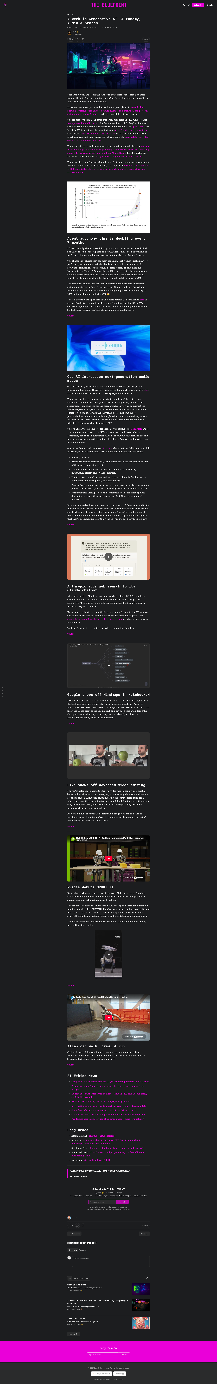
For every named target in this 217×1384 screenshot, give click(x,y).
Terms (112, 1368)
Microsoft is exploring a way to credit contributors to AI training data (108, 1105)
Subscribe (198, 5)
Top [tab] (70, 1278)
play (146, 389)
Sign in (210, 5)
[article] (108, 1289)
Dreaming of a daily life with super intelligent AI (116, 1148)
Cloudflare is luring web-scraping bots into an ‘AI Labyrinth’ (103, 1110)
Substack (97, 1379)
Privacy (106, 1368)
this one (107, 448)
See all (72, 1334)
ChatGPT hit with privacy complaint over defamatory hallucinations (108, 1114)
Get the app (119, 1373)
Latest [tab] (76, 1278)
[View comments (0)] (77, 39)
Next (142, 1234)
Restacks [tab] (82, 1250)
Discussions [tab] (84, 1278)
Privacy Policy (125, 1209)
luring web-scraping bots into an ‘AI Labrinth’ (119, 156)
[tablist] (77, 1250)
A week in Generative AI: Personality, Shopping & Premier (97, 1302)
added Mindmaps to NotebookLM (97, 133)
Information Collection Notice (108, 1209)
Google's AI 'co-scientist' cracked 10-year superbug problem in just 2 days (110, 1081)
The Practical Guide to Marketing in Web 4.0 (84, 1288)
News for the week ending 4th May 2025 (83, 1306)
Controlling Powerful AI (97, 1160)
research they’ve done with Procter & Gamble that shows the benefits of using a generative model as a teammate (107, 169)
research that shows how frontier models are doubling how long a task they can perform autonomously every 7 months (107, 110)
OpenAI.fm (137, 126)
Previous (76, 1234)
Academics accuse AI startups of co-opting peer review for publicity (107, 1118)
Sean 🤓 (75, 32)
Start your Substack (102, 1373)
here (141, 299)
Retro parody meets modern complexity (82, 1322)
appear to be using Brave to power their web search (94, 619)
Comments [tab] (73, 1250)
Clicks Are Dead (76, 1284)
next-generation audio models (83, 123)
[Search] (184, 5)
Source (70, 315)
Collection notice (122, 1368)
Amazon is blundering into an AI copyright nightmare (100, 1101)
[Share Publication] (189, 5)
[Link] (64, 240)
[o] (108, 557)
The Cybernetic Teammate (103, 1135)
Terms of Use (119, 1207)
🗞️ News (70, 15)
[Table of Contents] (2, 692)
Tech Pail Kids (76, 1318)
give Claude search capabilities (132, 130)
